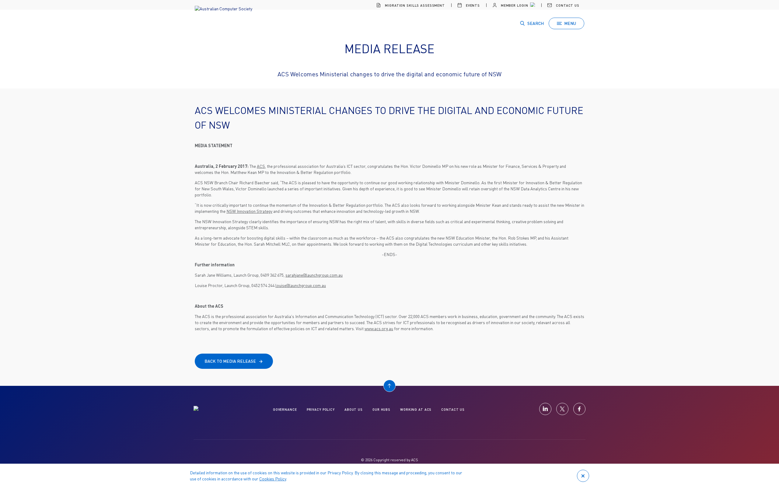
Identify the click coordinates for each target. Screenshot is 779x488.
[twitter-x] (562, 409)
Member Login (514, 5)
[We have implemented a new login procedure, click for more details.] (532, 5)
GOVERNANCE (285, 409)
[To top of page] (389, 386)
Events (472, 5)
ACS (261, 166)
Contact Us (567, 5)
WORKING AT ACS (415, 409)
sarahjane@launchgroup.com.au (314, 275)
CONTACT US (453, 409)
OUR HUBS (381, 409)
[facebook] (579, 409)
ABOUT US (353, 409)
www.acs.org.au (379, 328)
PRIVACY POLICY (321, 409)
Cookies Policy (272, 478)
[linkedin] (545, 409)
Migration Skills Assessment (414, 5)
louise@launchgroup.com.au (300, 285)
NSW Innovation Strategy (249, 211)
